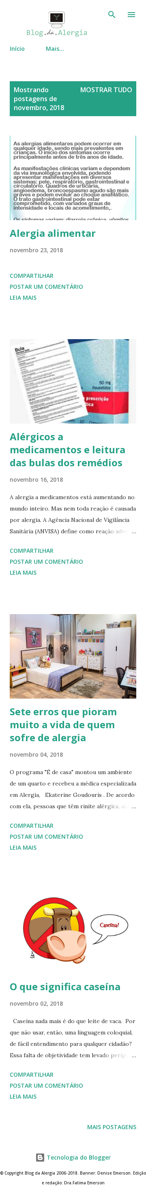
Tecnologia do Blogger (78, 1157)
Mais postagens (111, 1127)
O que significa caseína (65, 986)
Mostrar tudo (106, 89)
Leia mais (23, 297)
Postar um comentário (46, 286)
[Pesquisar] (112, 14)
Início (17, 48)
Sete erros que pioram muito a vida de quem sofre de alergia (63, 724)
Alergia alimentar (53, 233)
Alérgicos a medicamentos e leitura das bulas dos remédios (67, 449)
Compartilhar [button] (32, 275)
